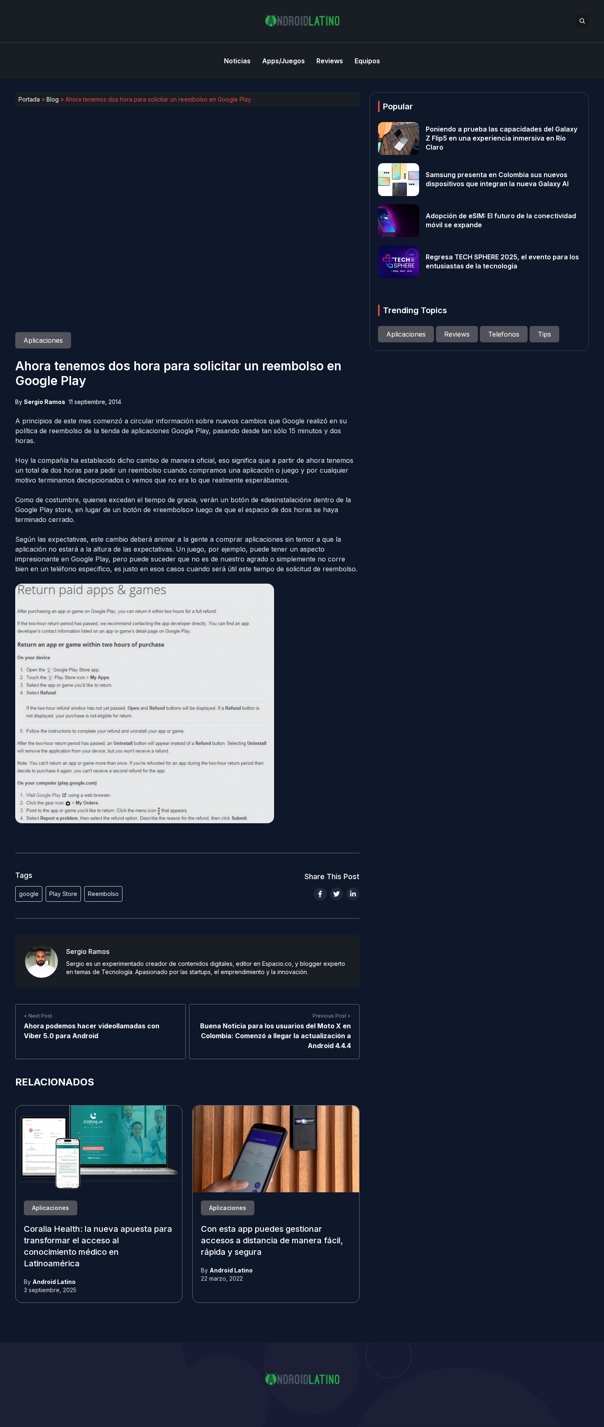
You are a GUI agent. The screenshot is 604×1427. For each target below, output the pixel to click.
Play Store (63, 893)
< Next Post (38, 1016)
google (29, 893)
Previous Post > (332, 1016)
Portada (29, 99)
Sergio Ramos (44, 401)
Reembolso (103, 893)
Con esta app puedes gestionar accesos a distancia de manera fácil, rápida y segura (272, 1240)
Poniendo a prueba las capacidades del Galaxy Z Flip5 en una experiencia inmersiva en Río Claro (501, 138)
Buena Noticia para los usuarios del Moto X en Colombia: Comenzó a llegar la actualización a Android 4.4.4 (275, 1036)
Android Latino (54, 1281)
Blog (52, 99)
